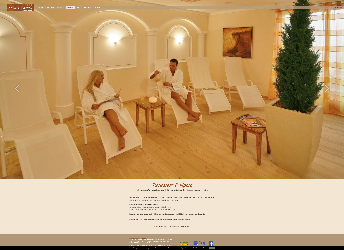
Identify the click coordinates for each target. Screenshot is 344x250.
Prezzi (78, 7)
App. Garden (60, 7)
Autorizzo (212, 248)
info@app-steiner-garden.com (161, 241)
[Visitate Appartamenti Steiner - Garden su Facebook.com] (211, 243)
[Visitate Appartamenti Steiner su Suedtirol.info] (184, 243)
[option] (172, 89)
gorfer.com (168, 245)
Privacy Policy (146, 245)
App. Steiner (50, 7)
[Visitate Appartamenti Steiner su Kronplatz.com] (199, 243)
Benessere (70, 7)
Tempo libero (87, 7)
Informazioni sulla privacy (202, 248)
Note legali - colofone (135, 245)
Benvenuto (41, 7)
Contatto (97, 7)
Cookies (153, 245)
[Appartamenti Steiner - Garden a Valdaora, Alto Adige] (20, 10)
